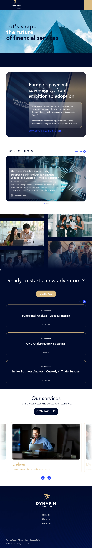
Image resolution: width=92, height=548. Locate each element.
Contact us (46, 411)
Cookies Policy (35, 540)
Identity (46, 514)
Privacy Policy (23, 540)
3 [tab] (48, 203)
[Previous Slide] (7, 451)
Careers (46, 519)
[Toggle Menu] (88, 5)
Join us (46, 294)
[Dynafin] (46, 501)
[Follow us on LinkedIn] (46, 532)
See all (78, 151)
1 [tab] (44, 203)
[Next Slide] (85, 451)
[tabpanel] (46, 178)
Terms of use (11, 540)
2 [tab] (46, 203)
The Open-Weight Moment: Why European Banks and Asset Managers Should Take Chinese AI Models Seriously (35, 175)
